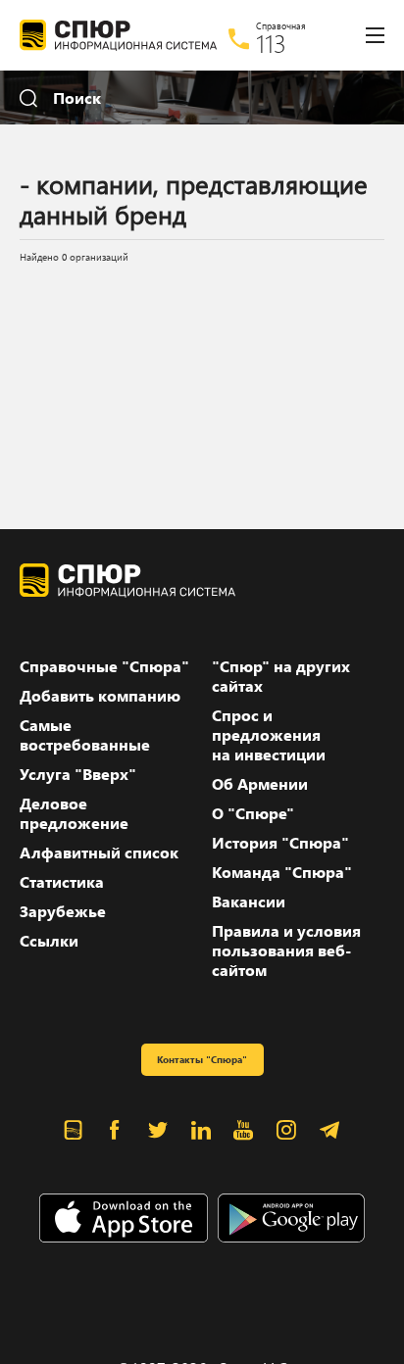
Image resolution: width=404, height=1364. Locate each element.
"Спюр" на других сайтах (281, 676)
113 (271, 43)
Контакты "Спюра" (202, 1059)
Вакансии (248, 901)
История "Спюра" (280, 842)
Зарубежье (63, 911)
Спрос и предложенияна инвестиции (269, 735)
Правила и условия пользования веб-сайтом (286, 950)
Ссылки (49, 940)
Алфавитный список (99, 852)
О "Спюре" (253, 813)
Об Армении (260, 784)
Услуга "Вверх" (78, 774)
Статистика (62, 882)
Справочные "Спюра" (104, 666)
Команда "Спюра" (282, 872)
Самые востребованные (85, 735)
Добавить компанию (100, 696)
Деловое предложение (74, 813)
